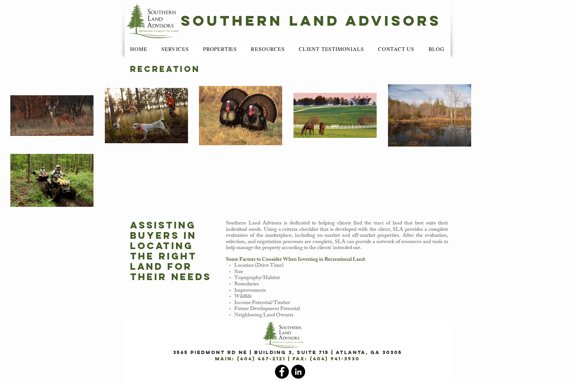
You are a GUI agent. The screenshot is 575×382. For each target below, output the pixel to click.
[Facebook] (282, 372)
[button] (175, 49)
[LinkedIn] (298, 372)
